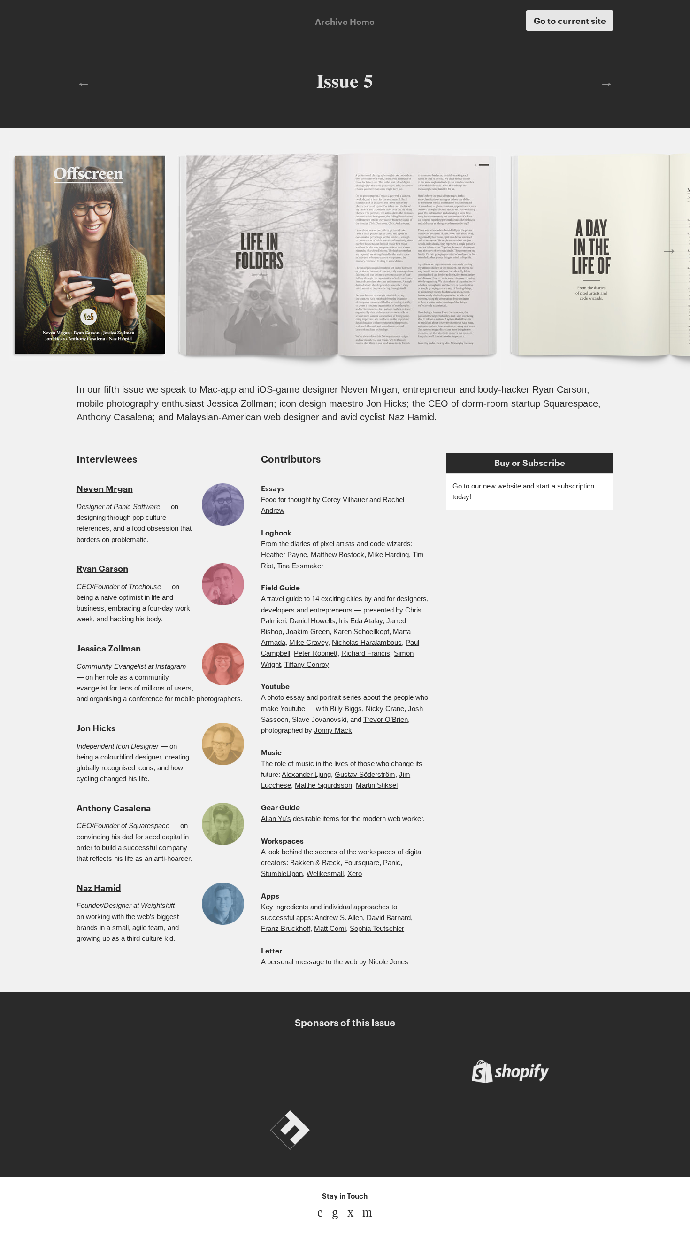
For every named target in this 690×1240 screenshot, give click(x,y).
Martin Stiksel (377, 785)
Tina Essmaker (300, 566)
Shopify (510, 1071)
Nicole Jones (388, 962)
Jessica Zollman (109, 648)
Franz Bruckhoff (285, 928)
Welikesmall (325, 873)
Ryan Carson (102, 568)
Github (179, 1130)
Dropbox (400, 1071)
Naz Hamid (99, 887)
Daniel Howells (312, 621)
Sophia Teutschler (377, 928)
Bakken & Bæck (315, 863)
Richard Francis (365, 653)
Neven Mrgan (105, 488)
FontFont (290, 1130)
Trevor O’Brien (385, 719)
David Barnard (389, 918)
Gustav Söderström (365, 774)
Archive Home (345, 21)
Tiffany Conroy (306, 664)
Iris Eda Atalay (361, 621)
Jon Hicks (96, 727)
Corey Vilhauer (345, 500)
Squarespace (510, 1130)
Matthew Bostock (337, 554)
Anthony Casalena (114, 807)
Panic (391, 863)
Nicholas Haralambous (367, 642)
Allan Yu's (276, 818)
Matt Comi (330, 928)
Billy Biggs (346, 709)
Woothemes (179, 1071)
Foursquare (361, 863)
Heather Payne (284, 554)
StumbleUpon (282, 873)
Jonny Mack (333, 730)
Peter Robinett (315, 653)
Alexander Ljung (306, 774)
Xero (354, 873)
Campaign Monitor (290, 1071)
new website (502, 486)
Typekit (400, 1130)
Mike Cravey (308, 642)
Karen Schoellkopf (361, 632)
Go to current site (570, 20)
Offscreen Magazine (114, 20)
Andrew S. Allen (338, 918)
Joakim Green (308, 632)
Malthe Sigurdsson (323, 785)
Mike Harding (388, 554)
